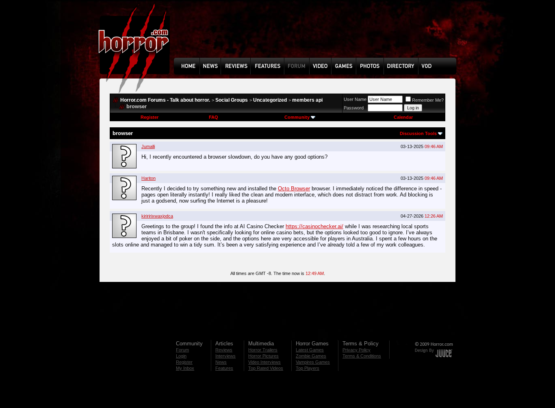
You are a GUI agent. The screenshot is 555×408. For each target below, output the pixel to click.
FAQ (213, 117)
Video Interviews (264, 362)
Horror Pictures (263, 355)
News (221, 362)
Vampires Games (313, 362)
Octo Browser (294, 188)
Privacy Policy (357, 349)
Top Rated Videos (265, 368)
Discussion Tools (418, 133)
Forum (182, 349)
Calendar (403, 117)
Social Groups (231, 100)
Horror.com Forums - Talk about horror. (165, 100)
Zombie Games (311, 355)
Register (149, 117)
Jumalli (148, 146)
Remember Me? (428, 100)
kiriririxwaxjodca (157, 216)
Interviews (225, 355)
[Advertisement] (318, 35)
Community (297, 117)
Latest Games (310, 349)
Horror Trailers (263, 349)
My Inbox (185, 368)
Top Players (307, 368)
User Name (355, 99)
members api (307, 100)
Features (224, 368)
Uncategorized (270, 100)
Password (354, 107)
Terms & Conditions (362, 355)
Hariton (148, 178)
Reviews (223, 349)
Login (181, 355)
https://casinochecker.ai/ (314, 226)
